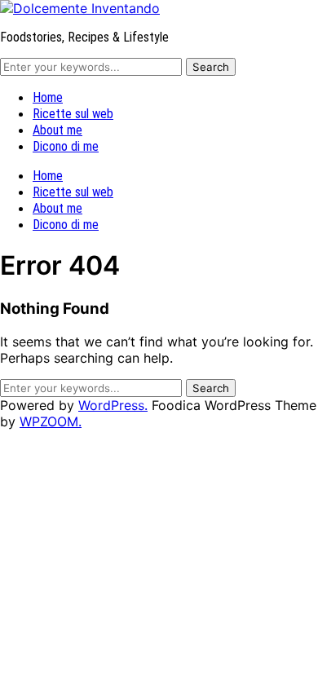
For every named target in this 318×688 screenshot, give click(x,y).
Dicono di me (66, 146)
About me (57, 130)
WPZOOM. (51, 421)
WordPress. (113, 405)
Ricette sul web (73, 113)
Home (48, 97)
